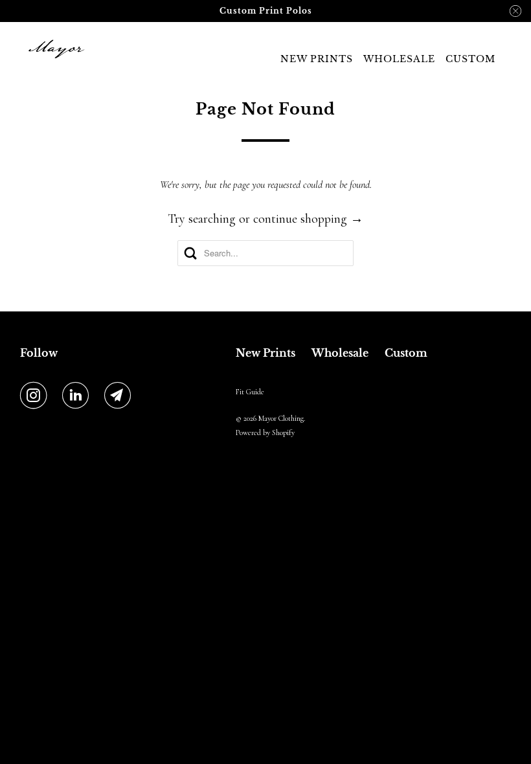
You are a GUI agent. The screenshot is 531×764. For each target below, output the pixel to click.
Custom (470, 59)
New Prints (316, 59)
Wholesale (399, 59)
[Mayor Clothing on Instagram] (36, 396)
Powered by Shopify (265, 432)
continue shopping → (308, 219)
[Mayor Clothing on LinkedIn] (78, 396)
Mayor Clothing (281, 418)
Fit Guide (250, 391)
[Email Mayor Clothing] (120, 396)
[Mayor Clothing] (55, 49)
